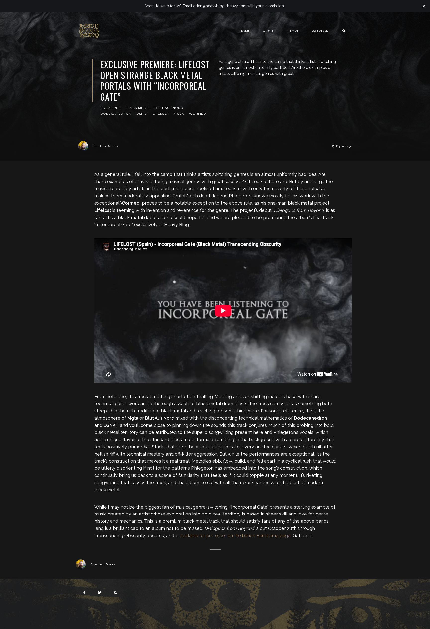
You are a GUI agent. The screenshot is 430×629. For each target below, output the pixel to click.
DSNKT (142, 113)
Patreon (320, 31)
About (269, 31)
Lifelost (161, 113)
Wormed (197, 113)
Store (293, 31)
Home (245, 31)
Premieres (110, 108)
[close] (424, 6)
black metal (137, 108)
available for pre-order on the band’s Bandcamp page (235, 535)
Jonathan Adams (105, 146)
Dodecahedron (115, 113)
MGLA (179, 113)
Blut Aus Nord (169, 108)
